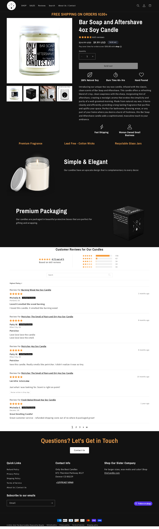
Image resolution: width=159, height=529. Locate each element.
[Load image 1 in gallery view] (14, 93)
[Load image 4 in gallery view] (64, 93)
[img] (16, 294)
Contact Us (79, 450)
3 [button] (80, 427)
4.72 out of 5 (58, 259)
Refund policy (52, 525)
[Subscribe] (52, 503)
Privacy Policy (13, 474)
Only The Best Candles (21, 525)
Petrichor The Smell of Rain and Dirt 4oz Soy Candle (47, 316)
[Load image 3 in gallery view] (48, 93)
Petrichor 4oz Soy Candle (33, 346)
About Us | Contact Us (17, 487)
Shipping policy (92, 525)
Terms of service (78, 525)
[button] (138, 6)
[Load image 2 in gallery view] (31, 93)
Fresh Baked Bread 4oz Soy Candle (38, 400)
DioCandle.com (112, 473)
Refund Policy (13, 469)
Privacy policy (64, 525)
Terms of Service (14, 483)
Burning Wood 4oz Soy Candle (36, 290)
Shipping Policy (13, 478)
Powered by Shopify (37, 525)
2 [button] (76, 427)
